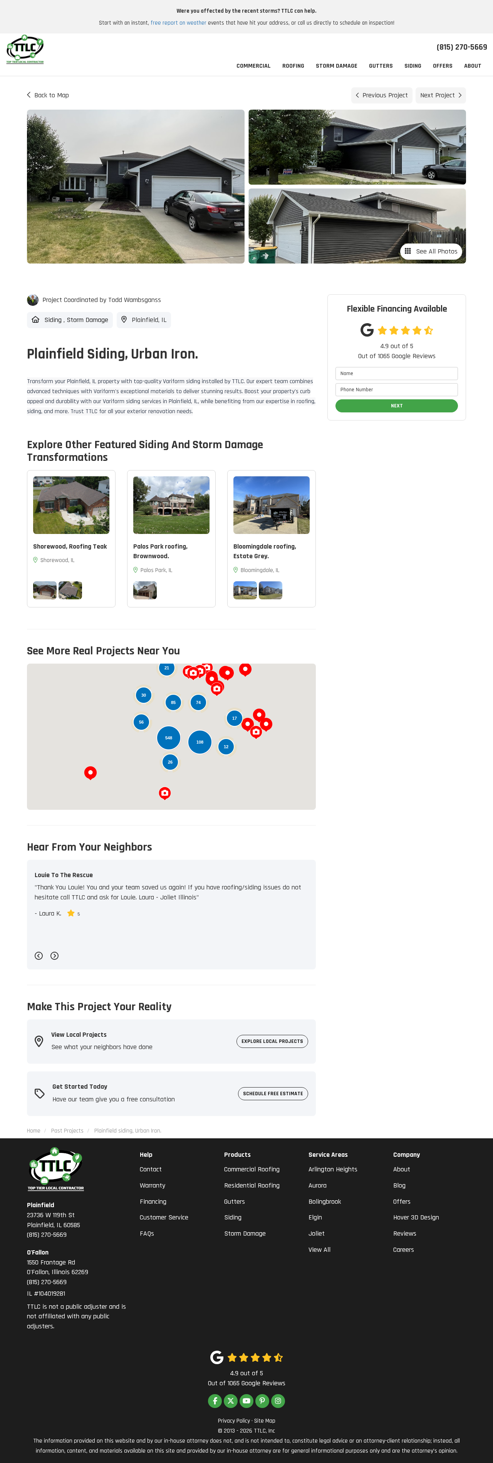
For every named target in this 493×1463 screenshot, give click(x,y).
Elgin (315, 1217)
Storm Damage (245, 1233)
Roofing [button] (293, 66)
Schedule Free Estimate (273, 1093)
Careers (403, 1249)
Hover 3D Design (416, 1217)
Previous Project (385, 95)
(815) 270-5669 (53, 1220)
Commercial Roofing (252, 1169)
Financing (153, 1201)
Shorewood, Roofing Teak (70, 546)
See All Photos (436, 251)
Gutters (234, 1201)
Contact (151, 1169)
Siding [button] (412, 66)
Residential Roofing (252, 1185)
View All (319, 1249)
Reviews (404, 1233)
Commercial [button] (253, 66)
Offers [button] (443, 66)
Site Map (264, 1421)
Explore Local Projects (272, 1041)
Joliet (317, 1233)
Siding (232, 1217)
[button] (228, 674)
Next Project (437, 95)
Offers (402, 1201)
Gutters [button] (381, 66)
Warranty (152, 1185)
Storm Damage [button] (336, 66)
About (401, 1169)
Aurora (318, 1185)
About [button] (472, 66)
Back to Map (51, 95)
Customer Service (164, 1217)
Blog (399, 1185)
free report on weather (178, 23)
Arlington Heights (333, 1169)
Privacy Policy (234, 1421)
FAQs (147, 1233)
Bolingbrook (325, 1201)
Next (397, 405)
